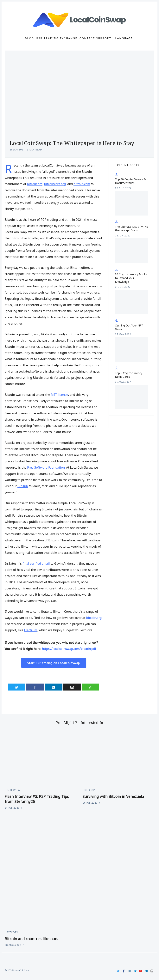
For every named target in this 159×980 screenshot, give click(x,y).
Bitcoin (90, 790)
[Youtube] (140, 971)
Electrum (30, 630)
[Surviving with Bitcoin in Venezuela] (118, 758)
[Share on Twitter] (16, 687)
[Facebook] (123, 971)
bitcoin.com (81, 184)
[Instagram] (129, 971)
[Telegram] (135, 971)
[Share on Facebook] (35, 687)
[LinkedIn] (146, 971)
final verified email (36, 563)
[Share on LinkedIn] (53, 687)
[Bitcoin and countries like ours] (79, 871)
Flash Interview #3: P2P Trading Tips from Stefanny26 (37, 799)
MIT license (59, 395)
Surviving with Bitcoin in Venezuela (113, 796)
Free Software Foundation (46, 467)
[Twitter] (118, 971)
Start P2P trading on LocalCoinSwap (53, 663)
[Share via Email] (72, 687)
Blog (29, 38)
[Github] (151, 971)
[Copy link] (90, 687)
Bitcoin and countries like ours (31, 938)
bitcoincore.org (55, 184)
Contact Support (95, 38)
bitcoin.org (34, 184)
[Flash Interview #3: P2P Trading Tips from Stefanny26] (40, 758)
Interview (13, 790)
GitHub (22, 486)
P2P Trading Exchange (56, 38)
